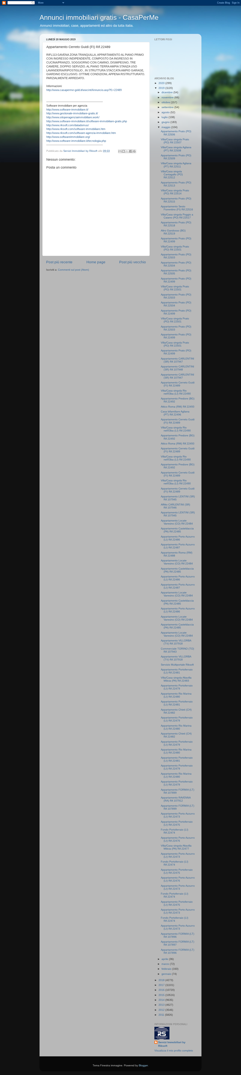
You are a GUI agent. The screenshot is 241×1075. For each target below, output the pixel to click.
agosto (166, 112)
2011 (162, 1014)
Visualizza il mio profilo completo (173, 1050)
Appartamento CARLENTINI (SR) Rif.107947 (177, 360)
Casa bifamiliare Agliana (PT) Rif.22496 (175, 413)
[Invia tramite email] (120, 151)
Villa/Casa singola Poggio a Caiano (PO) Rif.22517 (177, 216)
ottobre (166, 102)
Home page (95, 262)
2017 (162, 985)
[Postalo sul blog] (123, 151)
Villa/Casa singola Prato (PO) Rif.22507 (175, 141)
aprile (165, 959)
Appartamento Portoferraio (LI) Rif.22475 (177, 823)
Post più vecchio (132, 262)
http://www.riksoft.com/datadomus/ (67, 125)
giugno (166, 122)
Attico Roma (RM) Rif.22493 (177, 406)
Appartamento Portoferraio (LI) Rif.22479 (177, 687)
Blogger (143, 1065)
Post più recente (59, 262)
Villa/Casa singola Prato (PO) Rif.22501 (175, 248)
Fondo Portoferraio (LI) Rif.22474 (174, 831)
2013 (162, 1004)
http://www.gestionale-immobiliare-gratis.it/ (72, 113)
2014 (162, 1000)
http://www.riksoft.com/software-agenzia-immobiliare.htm (81, 132)
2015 (162, 995)
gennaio (167, 974)
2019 (162, 88)
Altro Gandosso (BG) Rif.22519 (173, 232)
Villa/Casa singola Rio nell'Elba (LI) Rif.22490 (176, 392)
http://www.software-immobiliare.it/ (67, 109)
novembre (168, 97)
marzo (166, 964)
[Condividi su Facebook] (131, 151)
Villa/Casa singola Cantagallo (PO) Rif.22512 (172, 174)
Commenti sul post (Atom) (73, 269)
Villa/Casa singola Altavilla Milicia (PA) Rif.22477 (176, 847)
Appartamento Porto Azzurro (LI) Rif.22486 (178, 538)
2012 (162, 1010)
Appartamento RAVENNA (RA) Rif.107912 (176, 799)
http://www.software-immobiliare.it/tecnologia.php (76, 140)
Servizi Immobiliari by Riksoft (171, 1044)
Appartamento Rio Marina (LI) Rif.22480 (176, 695)
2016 (162, 990)
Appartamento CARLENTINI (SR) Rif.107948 (177, 368)
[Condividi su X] (127, 151)
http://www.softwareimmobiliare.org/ (68, 136)
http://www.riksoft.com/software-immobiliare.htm (75, 129)
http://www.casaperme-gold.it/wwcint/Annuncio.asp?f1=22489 (84, 90)
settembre (168, 107)
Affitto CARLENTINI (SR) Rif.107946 (175, 506)
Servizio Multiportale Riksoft (177, 664)
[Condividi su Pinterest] (134, 151)
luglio (165, 117)
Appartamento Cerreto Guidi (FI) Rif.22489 (177, 384)
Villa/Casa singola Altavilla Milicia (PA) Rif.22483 (176, 679)
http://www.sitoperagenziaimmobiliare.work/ (72, 117)
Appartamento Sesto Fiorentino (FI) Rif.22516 (177, 208)
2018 (162, 980)
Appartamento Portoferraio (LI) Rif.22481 (177, 671)
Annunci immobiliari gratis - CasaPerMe (99, 17)
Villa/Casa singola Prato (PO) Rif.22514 (175, 192)
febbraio (167, 968)
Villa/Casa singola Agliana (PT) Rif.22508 (176, 149)
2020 (162, 83)
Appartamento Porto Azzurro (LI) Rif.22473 (178, 815)
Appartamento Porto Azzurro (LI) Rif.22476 (178, 839)
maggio (166, 127)
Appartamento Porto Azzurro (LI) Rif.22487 (178, 546)
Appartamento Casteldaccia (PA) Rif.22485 (177, 530)
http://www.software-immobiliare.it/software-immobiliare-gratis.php (86, 121)
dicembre (167, 92)
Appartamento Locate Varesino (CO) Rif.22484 (177, 522)
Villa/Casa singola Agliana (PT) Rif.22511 (176, 165)
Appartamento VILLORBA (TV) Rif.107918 (176, 642)
